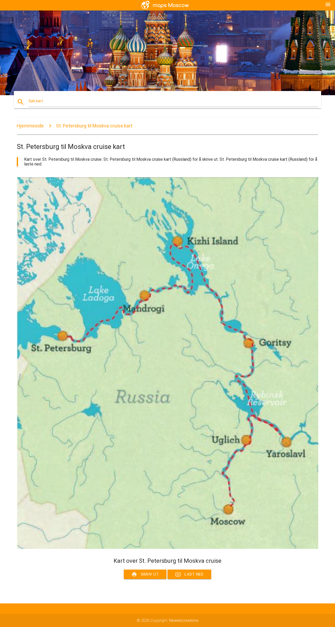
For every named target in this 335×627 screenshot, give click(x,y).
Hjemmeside (30, 125)
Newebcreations (183, 620)
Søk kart (36, 101)
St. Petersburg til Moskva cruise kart (94, 125)
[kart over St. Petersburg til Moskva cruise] (167, 547)
